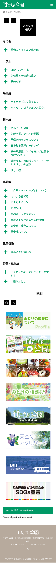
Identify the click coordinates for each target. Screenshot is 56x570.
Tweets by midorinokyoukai (17, 517)
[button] (28, 49)
